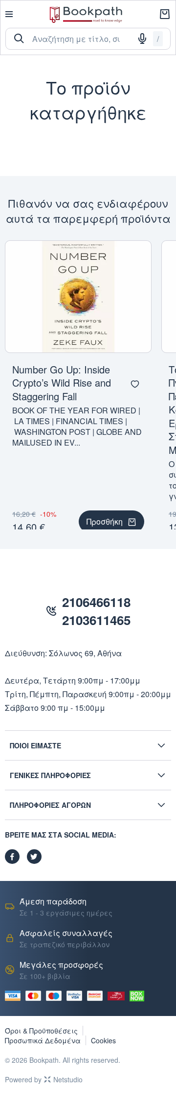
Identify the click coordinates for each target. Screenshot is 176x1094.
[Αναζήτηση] (19, 38)
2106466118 (96, 602)
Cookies (103, 1040)
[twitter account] (34, 856)
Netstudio (68, 1079)
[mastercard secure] (97, 996)
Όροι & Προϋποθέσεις (41, 1030)
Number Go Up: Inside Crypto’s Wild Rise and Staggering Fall (61, 382)
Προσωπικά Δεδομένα (43, 1040)
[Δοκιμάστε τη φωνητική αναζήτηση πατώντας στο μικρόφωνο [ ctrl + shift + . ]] (142, 38)
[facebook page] (12, 856)
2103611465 (96, 620)
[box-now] (137, 996)
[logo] (86, 14)
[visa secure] (76, 996)
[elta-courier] (116, 996)
